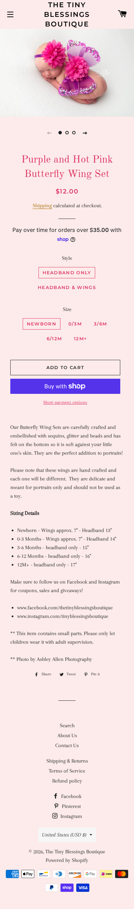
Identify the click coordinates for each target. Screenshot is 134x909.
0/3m (75, 323)
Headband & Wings (67, 287)
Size (67, 309)
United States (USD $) (64, 835)
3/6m (100, 323)
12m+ (80, 338)
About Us (67, 735)
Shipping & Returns (67, 761)
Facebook (70, 796)
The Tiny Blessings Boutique (67, 14)
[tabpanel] (67, 72)
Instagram (70, 816)
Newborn (41, 323)
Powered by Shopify (67, 860)
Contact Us (67, 745)
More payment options (65, 402)
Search (67, 725)
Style (67, 258)
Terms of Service (67, 771)
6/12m (54, 338)
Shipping (42, 205)
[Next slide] (84, 132)
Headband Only (67, 272)
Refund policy (67, 781)
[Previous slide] (49, 132)
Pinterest (70, 806)
